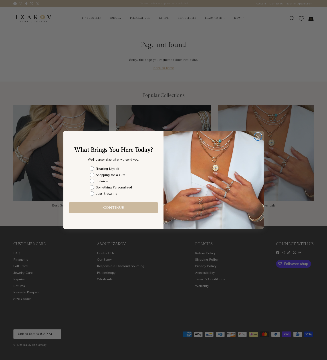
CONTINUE (113, 207)
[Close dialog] (258, 137)
